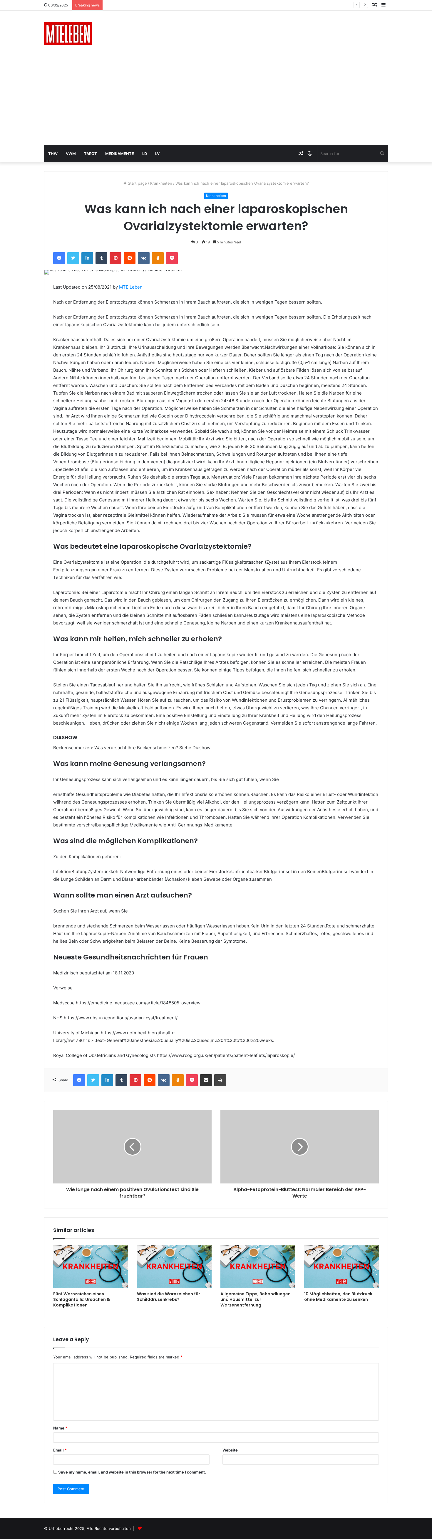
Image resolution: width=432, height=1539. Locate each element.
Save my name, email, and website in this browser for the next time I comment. (132, 1472)
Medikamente (119, 153)
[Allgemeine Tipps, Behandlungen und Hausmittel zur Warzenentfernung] (257, 1267)
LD (144, 153)
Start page (137, 183)
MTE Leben (131, 287)
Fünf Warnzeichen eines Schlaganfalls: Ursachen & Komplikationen (81, 1299)
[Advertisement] (216, 101)
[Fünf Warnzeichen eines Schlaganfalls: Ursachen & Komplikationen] (90, 1267)
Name (60, 1428)
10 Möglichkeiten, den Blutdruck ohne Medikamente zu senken (338, 1296)
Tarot (90, 153)
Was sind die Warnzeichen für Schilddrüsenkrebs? (168, 1296)
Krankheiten (161, 183)
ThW (53, 153)
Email (60, 1450)
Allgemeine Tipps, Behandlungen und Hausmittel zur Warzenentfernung (255, 1299)
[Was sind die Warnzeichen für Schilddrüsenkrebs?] (174, 1267)
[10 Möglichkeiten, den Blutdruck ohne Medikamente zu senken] (341, 1267)
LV (157, 153)
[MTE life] (68, 33)
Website (230, 1450)
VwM (71, 153)
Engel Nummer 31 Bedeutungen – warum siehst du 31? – (158, 5)
